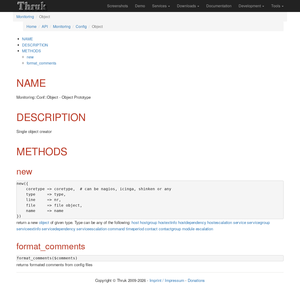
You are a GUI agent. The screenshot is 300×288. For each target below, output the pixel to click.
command (116, 228)
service (239, 222)
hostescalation (219, 222)
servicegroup (258, 222)
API (45, 26)
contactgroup (170, 228)
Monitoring (25, 16)
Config (81, 26)
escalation (204, 228)
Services (160, 5)
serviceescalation (91, 228)
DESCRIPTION (35, 45)
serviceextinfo (28, 228)
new (30, 57)
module (188, 228)
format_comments (41, 63)
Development (250, 5)
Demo (140, 5)
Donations (196, 280)
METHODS (31, 50)
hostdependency (192, 222)
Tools (276, 5)
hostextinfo (167, 222)
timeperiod (135, 228)
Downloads (187, 5)
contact (151, 228)
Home (31, 26)
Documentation (219, 5)
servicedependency (58, 228)
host (135, 222)
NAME (27, 39)
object (44, 222)
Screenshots (117, 5)
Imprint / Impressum (167, 280)
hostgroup (148, 222)
